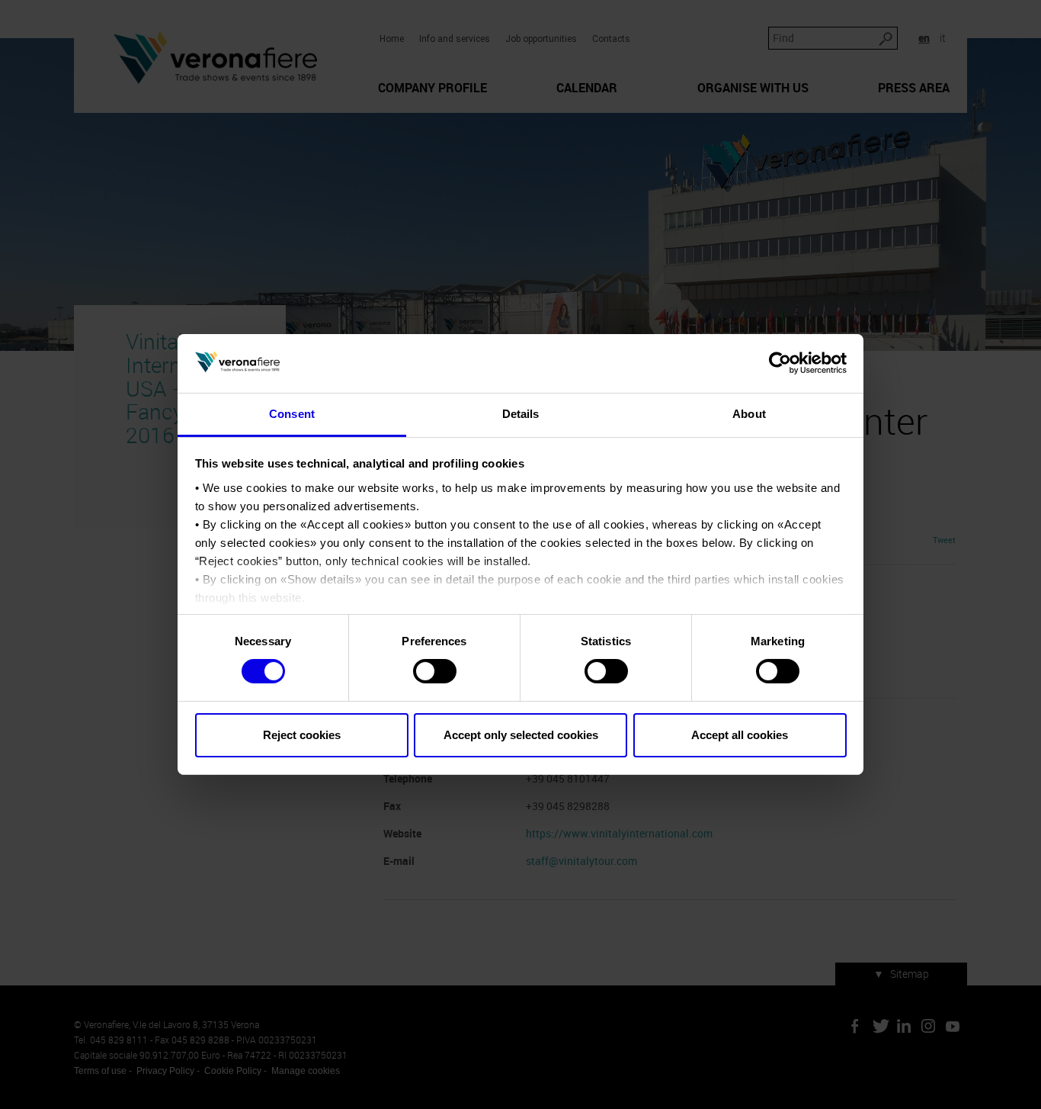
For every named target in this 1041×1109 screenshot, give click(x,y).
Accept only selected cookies (521, 734)
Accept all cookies (739, 734)
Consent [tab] (292, 413)
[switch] (434, 671)
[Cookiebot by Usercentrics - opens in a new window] (780, 363)
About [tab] (749, 413)
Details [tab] (521, 413)
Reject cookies (302, 734)
